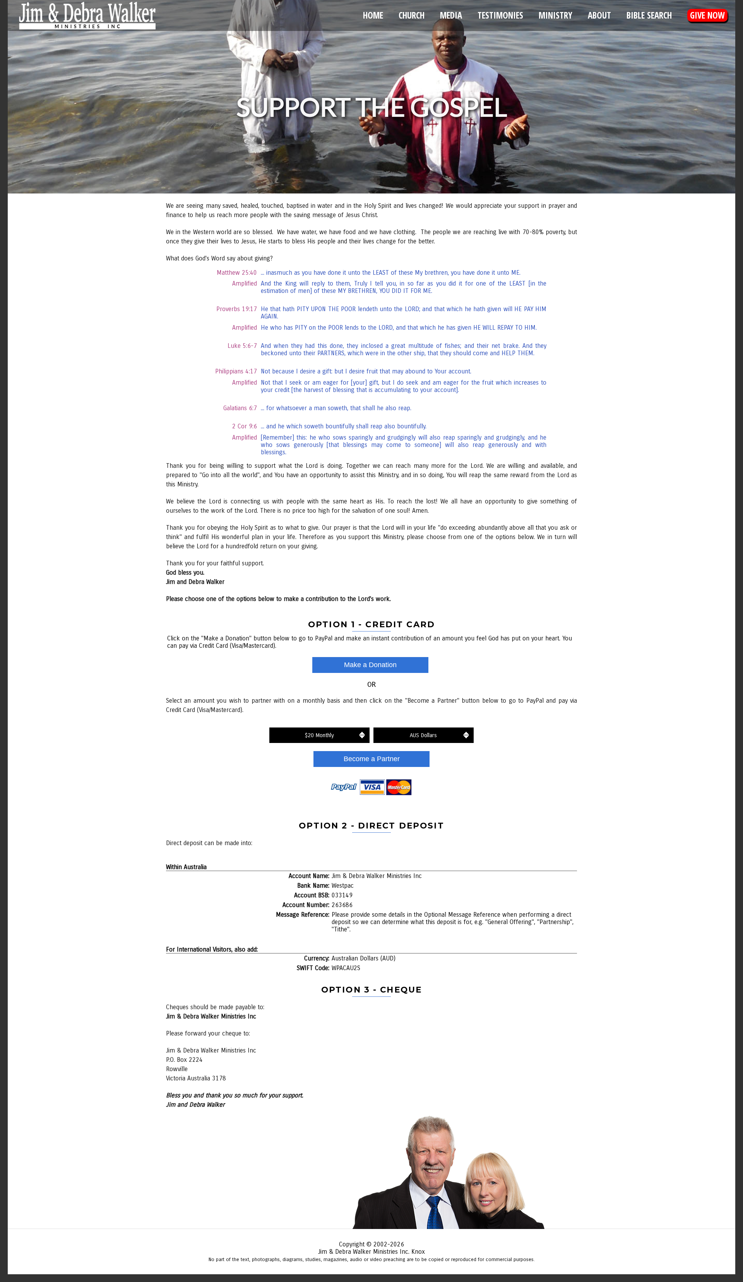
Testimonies (500, 15)
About (599, 15)
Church (412, 15)
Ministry (555, 15)
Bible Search (649, 15)
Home (373, 15)
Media (451, 15)
